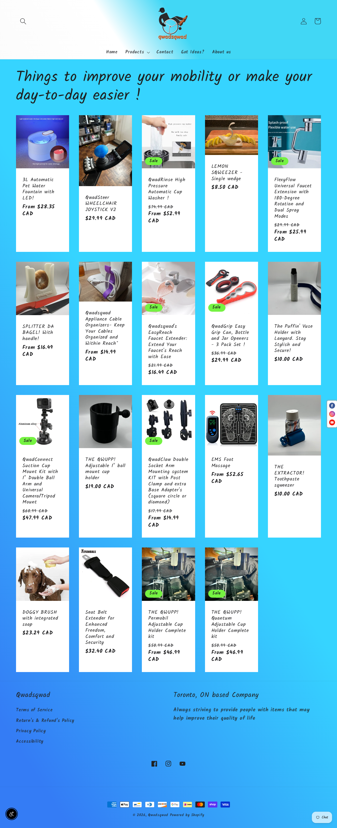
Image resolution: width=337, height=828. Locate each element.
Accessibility (29, 741)
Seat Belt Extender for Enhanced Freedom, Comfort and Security (99, 628)
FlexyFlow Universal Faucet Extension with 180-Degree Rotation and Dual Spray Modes (293, 198)
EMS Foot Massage (222, 463)
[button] (23, 21)
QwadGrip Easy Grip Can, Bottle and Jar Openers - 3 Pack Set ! (230, 336)
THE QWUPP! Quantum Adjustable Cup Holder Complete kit (230, 625)
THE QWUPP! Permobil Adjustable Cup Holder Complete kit (167, 625)
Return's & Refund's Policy (45, 720)
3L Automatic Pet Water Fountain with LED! (38, 189)
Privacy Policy (31, 731)
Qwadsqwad (158, 815)
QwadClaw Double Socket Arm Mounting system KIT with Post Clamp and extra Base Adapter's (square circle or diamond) (168, 481)
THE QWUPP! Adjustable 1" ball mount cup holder (105, 469)
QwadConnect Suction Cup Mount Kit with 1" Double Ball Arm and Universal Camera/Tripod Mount (40, 481)
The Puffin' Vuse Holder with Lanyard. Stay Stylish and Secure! (293, 339)
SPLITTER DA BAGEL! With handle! (38, 333)
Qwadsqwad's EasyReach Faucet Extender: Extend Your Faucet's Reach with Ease (167, 342)
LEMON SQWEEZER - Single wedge (227, 173)
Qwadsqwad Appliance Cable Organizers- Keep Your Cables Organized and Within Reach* (105, 328)
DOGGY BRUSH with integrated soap (40, 619)
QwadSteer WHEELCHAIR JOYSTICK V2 (101, 204)
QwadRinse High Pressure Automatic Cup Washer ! (167, 189)
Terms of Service (34, 710)
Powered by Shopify (187, 815)
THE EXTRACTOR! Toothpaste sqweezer (289, 476)
